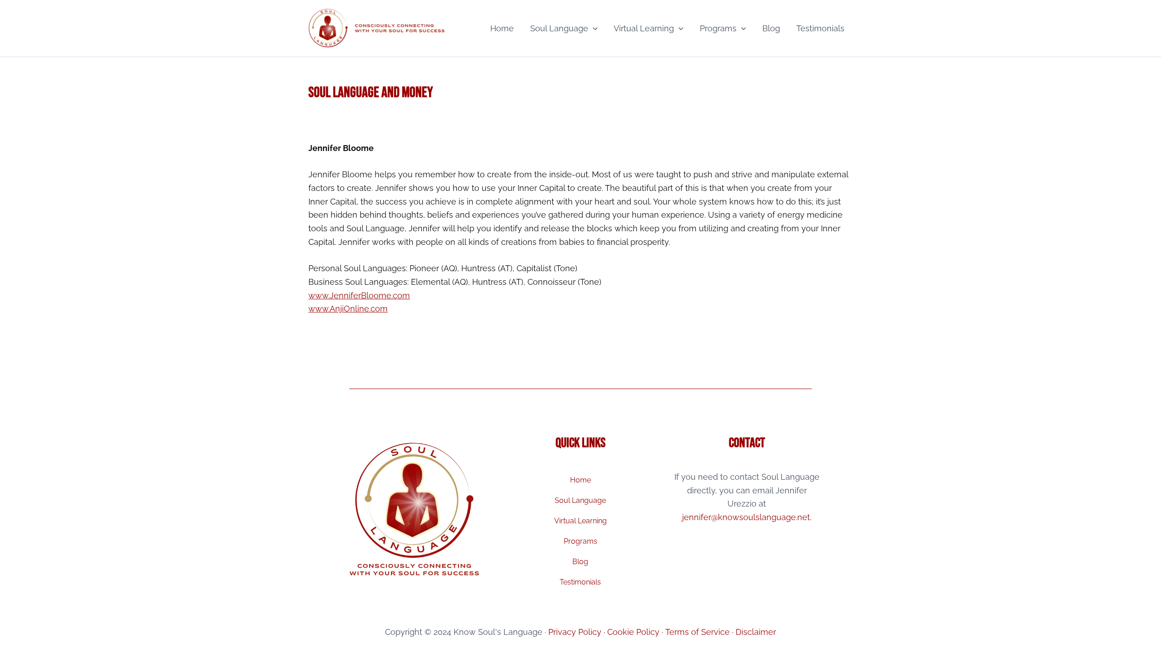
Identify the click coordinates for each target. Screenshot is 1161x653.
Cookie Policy (633, 632)
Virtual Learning (644, 28)
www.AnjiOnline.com (348, 308)
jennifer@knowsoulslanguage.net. (746, 517)
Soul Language (559, 28)
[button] (593, 28)
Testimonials (820, 28)
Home (502, 28)
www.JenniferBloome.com (359, 295)
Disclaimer (756, 632)
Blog (771, 28)
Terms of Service (697, 632)
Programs (718, 28)
